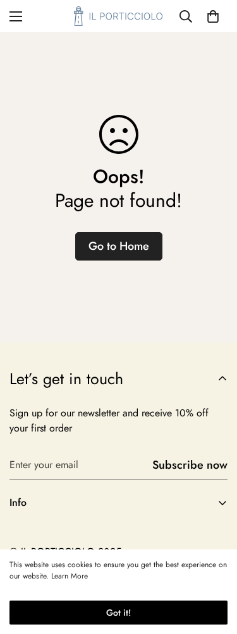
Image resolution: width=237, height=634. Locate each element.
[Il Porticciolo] (118, 16)
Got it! (118, 612)
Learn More (69, 576)
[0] (213, 16)
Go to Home (118, 246)
